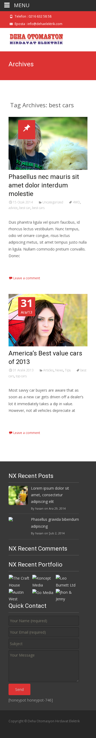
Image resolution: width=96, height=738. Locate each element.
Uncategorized (52, 202)
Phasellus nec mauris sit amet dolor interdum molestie (44, 185)
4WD (76, 202)
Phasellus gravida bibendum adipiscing (55, 522)
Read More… (20, 265)
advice (13, 208)
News (59, 370)
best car (24, 208)
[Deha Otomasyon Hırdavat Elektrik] (33, 38)
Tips (68, 370)
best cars (38, 208)
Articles (48, 370)
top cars (21, 376)
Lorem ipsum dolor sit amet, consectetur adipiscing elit (50, 495)
